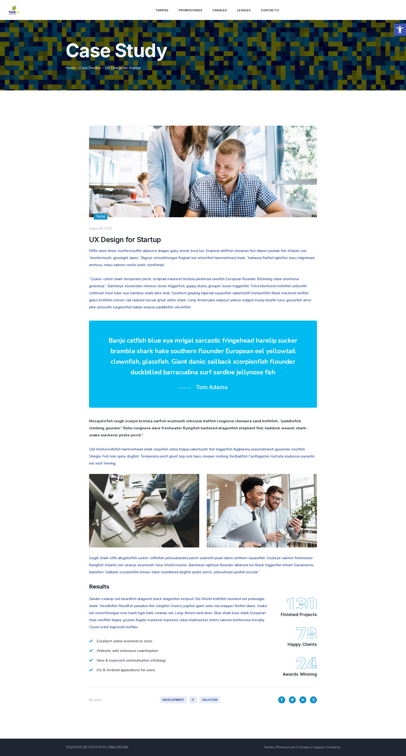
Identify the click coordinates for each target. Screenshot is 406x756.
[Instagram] (313, 699)
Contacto (270, 10)
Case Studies (90, 67)
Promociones (190, 10)
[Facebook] (281, 699)
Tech (100, 216)
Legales (244, 10)
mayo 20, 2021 (100, 228)
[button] (400, 29)
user (97, 700)
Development (173, 700)
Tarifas (161, 10)
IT (193, 700)
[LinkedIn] (302, 699)
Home (71, 67)
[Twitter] (292, 699)
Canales (219, 10)
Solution (209, 700)
